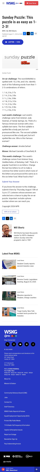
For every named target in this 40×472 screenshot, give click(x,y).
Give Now (32, 3)
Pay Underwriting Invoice (12, 444)
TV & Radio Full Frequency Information (17, 425)
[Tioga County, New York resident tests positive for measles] (9, 311)
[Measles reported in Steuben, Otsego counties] (9, 296)
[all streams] (37, 469)
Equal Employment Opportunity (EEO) (16, 416)
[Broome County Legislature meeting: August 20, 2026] (9, 280)
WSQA (31, 372)
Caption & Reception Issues (13, 430)
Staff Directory (9, 407)
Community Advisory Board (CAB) (15, 393)
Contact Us (8, 402)
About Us (7, 379)
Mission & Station (10, 383)
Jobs (6, 397)
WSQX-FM (14, 372)
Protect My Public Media (12, 420)
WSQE (26, 372)
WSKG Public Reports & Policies (14, 411)
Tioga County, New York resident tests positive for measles (27, 313)
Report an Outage (10, 434)
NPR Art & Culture (10, 212)
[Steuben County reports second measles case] (9, 264)
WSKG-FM (7, 372)
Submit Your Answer (10, 182)
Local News (20, 260)
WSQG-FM (20, 372)
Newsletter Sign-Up (10, 439)
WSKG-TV (18, 374)
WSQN (13, 374)
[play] (3, 469)
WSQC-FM (7, 374)
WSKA (24, 374)
